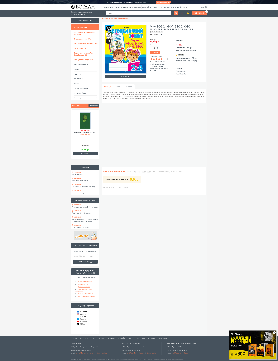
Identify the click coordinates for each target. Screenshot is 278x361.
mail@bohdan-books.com (180, 353)
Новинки (77, 74)
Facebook (84, 311)
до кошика (85, 153)
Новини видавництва (85, 200)
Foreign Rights (182, 7)
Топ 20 (76, 69)
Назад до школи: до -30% (83, 60)
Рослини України (77, 174)
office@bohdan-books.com (85, 353)
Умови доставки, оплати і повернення (84, 290)
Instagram (83, 314)
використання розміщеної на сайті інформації (148, 359)
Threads (83, 316)
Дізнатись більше (163, 2)
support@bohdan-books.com (86, 277)
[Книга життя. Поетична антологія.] (85, 120)
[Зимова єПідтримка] (107, 28)
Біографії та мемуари (79, 193)
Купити (155, 52)
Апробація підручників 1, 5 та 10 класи (85, 207)
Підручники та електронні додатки (84, 33)
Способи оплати (83, 284)
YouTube (83, 321)
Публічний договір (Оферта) (86, 296)
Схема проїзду (102, 353)
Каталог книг (82, 27)
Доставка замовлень (84, 287)
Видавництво (108, 7)
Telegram (83, 319)
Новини (117, 7)
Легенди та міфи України (80, 180)
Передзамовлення (81, 88)
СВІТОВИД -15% (80, 48)
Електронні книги (127, 7)
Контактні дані (157, 7)
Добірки (85, 167)
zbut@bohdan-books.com (135, 353)
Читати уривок (126, 76)
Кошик (201, 13)
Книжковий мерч (80, 93)
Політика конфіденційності (86, 293)
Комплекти (78, 79)
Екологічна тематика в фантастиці (83, 187)
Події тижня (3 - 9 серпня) (80, 227)
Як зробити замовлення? (85, 281)
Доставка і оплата (170, 7)
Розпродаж (78, 98)
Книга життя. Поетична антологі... (85, 132)
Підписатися (84, 262)
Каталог (114, 18)
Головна (105, 18)
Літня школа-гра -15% (82, 39)
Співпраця (137, 7)
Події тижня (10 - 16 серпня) (81, 213)
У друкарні (78, 83)
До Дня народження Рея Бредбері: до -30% (83, 54)
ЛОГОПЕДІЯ (123, 18)
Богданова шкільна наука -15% (86, 44)
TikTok (82, 324)
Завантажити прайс (85, 20)
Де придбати (146, 7)
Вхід (202, 7)
